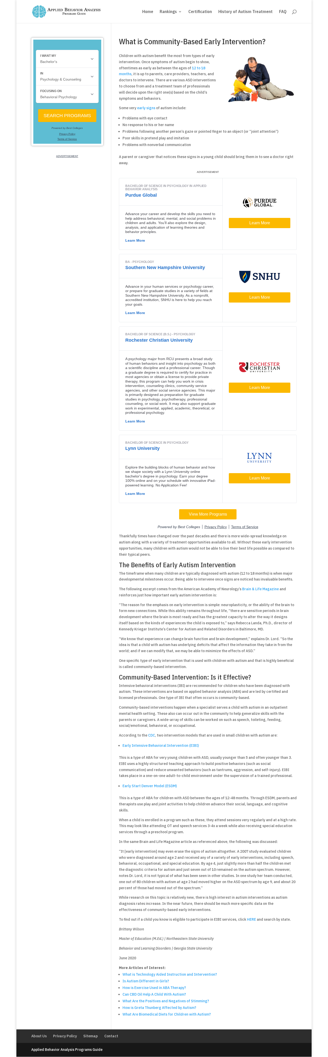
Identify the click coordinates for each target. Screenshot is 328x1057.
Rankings (168, 12)
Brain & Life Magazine (260, 589)
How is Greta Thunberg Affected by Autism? (159, 1007)
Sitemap (90, 1036)
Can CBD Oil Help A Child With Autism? (154, 994)
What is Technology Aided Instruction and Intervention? (169, 974)
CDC (151, 735)
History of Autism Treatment (245, 12)
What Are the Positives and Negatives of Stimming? (165, 1001)
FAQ (282, 12)
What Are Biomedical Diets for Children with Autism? (166, 1014)
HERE (251, 919)
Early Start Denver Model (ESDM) (149, 786)
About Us (39, 1036)
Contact (111, 1036)
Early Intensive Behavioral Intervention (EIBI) (160, 745)
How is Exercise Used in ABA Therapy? (154, 987)
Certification (200, 12)
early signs (146, 108)
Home (147, 12)
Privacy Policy (65, 1036)
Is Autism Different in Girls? (145, 981)
